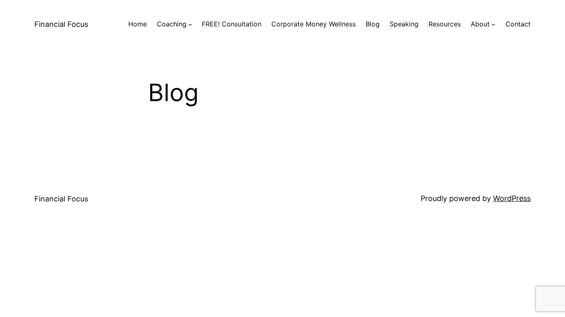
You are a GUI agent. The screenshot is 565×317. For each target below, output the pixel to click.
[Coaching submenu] (190, 24)
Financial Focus (61, 24)
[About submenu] (493, 24)
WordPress (512, 198)
